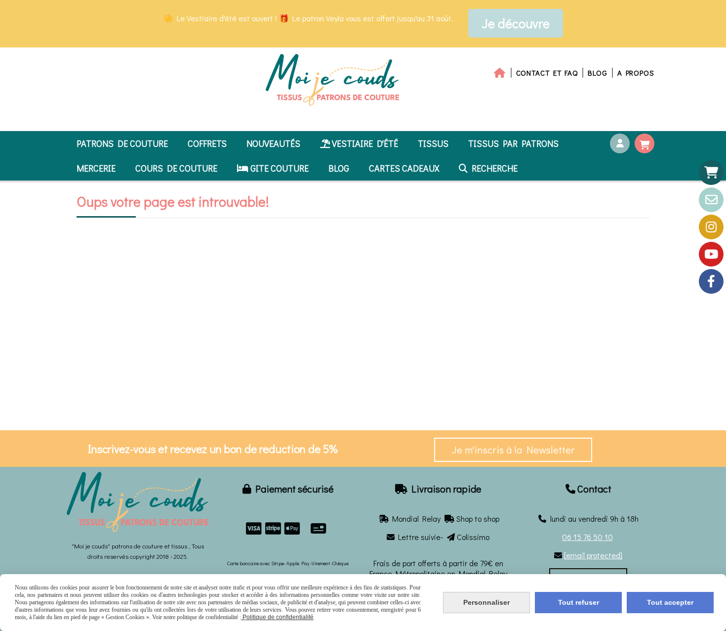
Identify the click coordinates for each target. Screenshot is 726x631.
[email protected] (593, 555)
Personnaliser (486, 602)
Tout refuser (578, 602)
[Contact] (711, 199)
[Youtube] (711, 254)
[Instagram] (711, 227)
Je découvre (516, 23)
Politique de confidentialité (277, 617)
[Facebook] (711, 281)
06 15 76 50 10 (587, 537)
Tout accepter (670, 602)
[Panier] (711, 172)
